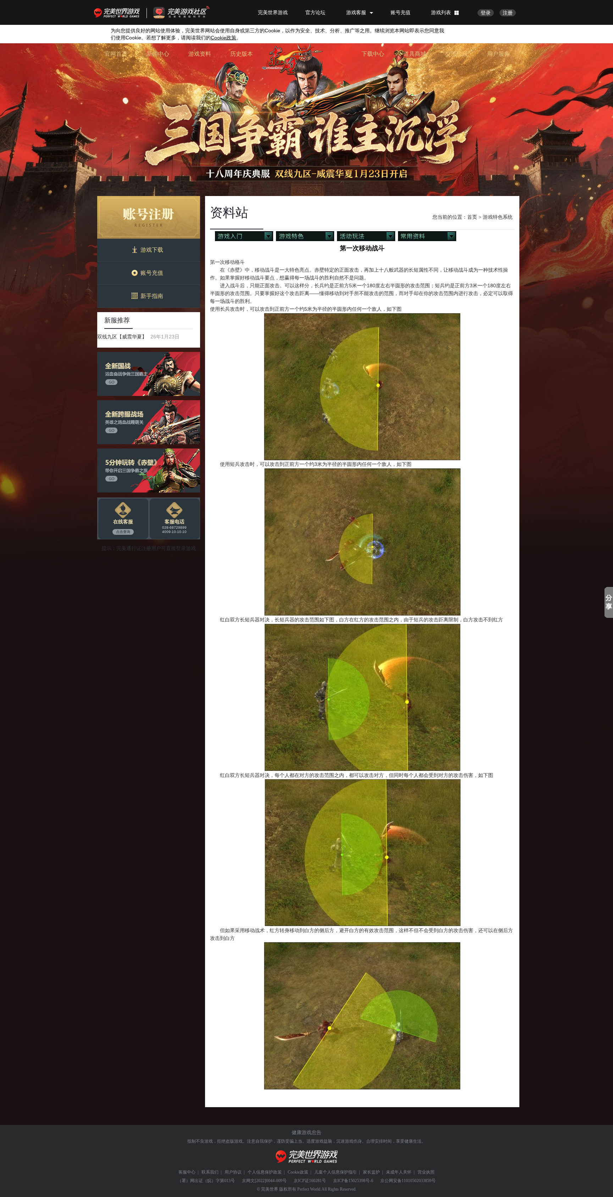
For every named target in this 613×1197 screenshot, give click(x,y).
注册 (508, 13)
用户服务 (498, 54)
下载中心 (372, 54)
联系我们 (210, 1172)
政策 (223, 37)
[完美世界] (307, 1157)
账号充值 (400, 12)
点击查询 (123, 532)
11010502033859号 (419, 1180)
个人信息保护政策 (265, 1172)
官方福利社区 (187, 12)
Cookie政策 (298, 1172)
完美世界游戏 (118, 12)
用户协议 (233, 1172)
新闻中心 (158, 54)
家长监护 (371, 1172)
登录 (486, 13)
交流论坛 (456, 54)
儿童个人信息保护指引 (335, 1172)
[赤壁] (287, 60)
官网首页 (116, 54)
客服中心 (186, 1172)
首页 (472, 217)
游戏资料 (199, 54)
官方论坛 (315, 12)
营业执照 (426, 1172)
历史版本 (241, 54)
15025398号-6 (360, 1180)
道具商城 (414, 54)
